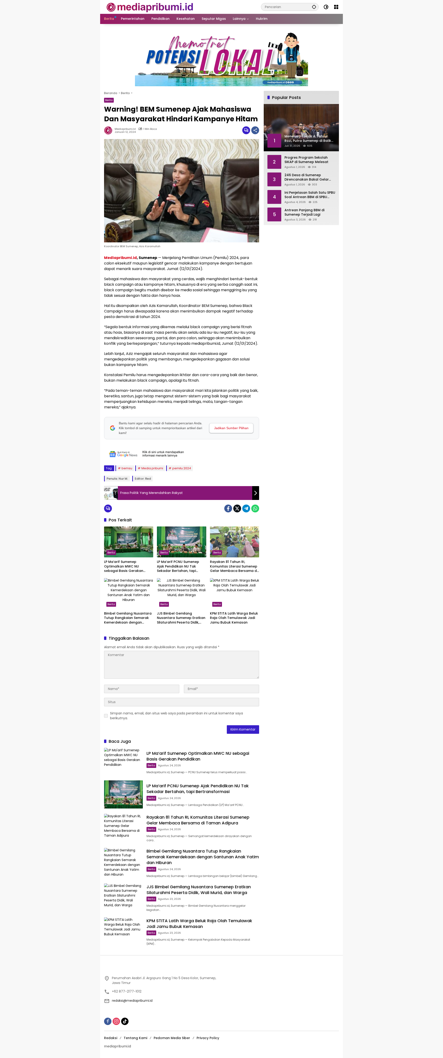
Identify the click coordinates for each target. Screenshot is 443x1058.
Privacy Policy (208, 1038)
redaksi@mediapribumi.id (132, 1000)
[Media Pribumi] (150, 6)
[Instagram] (116, 1021)
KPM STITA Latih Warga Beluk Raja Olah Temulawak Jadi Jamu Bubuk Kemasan (234, 618)
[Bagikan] (255, 130)
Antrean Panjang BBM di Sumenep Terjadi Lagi (304, 212)
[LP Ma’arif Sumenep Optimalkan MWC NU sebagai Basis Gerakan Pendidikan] (128, 541)
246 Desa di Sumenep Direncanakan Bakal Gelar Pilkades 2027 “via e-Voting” (308, 177)
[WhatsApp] (255, 508)
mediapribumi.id (125, 129)
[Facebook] (228, 508)
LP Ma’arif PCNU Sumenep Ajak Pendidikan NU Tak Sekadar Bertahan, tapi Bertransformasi (178, 566)
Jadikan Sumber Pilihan (231, 428)
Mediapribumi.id (120, 257)
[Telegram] (246, 508)
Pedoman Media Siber (172, 1038)
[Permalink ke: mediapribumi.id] (109, 130)
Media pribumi (152, 468)
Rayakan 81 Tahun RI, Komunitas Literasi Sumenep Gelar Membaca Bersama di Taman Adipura (233, 566)
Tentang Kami (135, 1038)
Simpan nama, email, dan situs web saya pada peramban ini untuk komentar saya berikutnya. (176, 715)
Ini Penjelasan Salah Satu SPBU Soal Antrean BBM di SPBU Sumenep (309, 194)
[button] (314, 7)
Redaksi (110, 1038)
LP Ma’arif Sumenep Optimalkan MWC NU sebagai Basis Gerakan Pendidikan (123, 566)
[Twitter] (237, 508)
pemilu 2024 (181, 468)
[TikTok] (125, 1021)
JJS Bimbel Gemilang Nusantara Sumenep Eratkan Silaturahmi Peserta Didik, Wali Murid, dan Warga (181, 618)
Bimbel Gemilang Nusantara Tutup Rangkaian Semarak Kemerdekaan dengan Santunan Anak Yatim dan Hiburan (128, 618)
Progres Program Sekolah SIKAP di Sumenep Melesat (306, 159)
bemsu (127, 468)
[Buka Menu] (336, 7)
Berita (109, 100)
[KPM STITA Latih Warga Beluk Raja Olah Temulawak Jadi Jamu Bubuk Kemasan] (234, 593)
